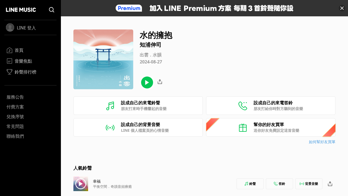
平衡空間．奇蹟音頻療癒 (112, 186)
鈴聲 (252, 183)
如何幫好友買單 (322, 141)
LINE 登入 (26, 28)
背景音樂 (311, 183)
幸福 (97, 181)
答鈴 (282, 183)
